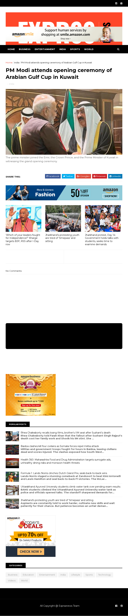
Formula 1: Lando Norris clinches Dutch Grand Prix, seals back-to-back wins (64, 473)
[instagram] (116, 3)
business (24, 49)
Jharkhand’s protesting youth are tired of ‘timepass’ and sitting (62, 238)
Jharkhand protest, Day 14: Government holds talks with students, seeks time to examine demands (101, 240)
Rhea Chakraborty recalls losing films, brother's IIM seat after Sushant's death (65, 432)
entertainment (45, 49)
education (28, 574)
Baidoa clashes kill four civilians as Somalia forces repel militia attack (60, 446)
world (89, 49)
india (62, 49)
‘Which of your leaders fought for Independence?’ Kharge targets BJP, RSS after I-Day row (23, 240)
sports (75, 49)
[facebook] (121, 3)
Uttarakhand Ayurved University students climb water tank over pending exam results (70, 486)
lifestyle (75, 574)
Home (11, 49)
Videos (12, 580)
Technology (104, 574)
